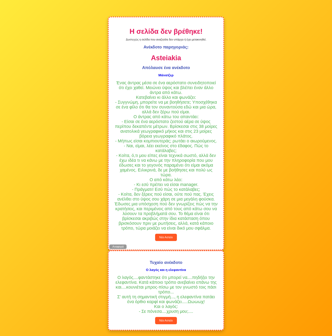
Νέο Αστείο (166, 237)
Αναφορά (118, 246)
